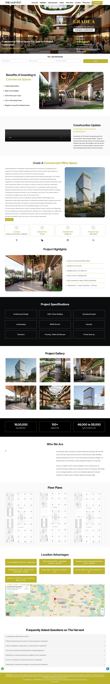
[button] (8, 29)
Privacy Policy (55, 681)
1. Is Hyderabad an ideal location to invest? (17, 636)
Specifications (53, 2)
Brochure (87, 3)
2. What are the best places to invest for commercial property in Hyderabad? (26, 641)
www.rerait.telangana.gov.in (66, 679)
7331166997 (97, 3)
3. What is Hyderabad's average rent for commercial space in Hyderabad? (25, 646)
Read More (9, 219)
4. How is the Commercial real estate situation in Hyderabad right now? (24, 650)
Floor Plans (69, 2)
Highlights (43, 2)
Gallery (62, 2)
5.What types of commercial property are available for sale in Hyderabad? (25, 655)
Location (78, 2)
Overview (35, 2)
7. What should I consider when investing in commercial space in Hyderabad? (26, 664)
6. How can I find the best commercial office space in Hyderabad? (23, 660)
